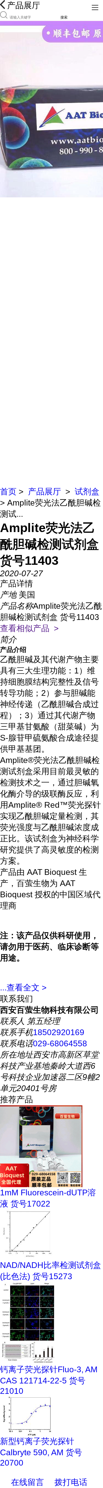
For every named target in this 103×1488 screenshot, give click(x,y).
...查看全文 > (23, 987)
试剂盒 (87, 491)
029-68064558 (60, 1043)
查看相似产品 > (29, 628)
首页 (8, 491)
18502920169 (58, 1032)
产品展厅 (44, 491)
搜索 (64, 17)
